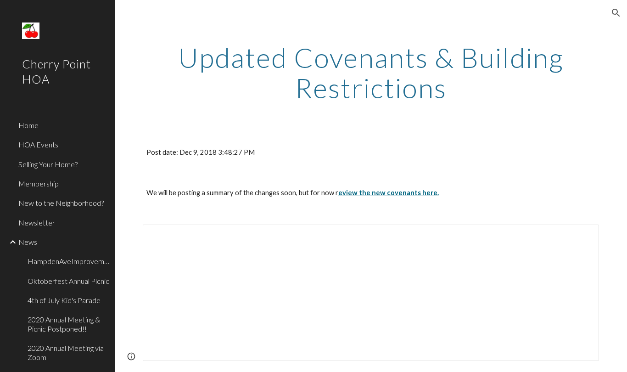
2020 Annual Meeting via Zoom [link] (66, 352)
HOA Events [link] (38, 144)
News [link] (27, 241)
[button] (616, 13)
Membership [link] (38, 183)
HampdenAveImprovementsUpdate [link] (68, 261)
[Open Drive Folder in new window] (581, 236)
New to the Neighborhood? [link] (61, 202)
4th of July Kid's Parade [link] (64, 300)
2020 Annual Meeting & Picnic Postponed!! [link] (64, 324)
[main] (371, 73)
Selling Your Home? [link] (48, 164)
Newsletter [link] (36, 222)
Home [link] (28, 125)
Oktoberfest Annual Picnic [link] (68, 280)
